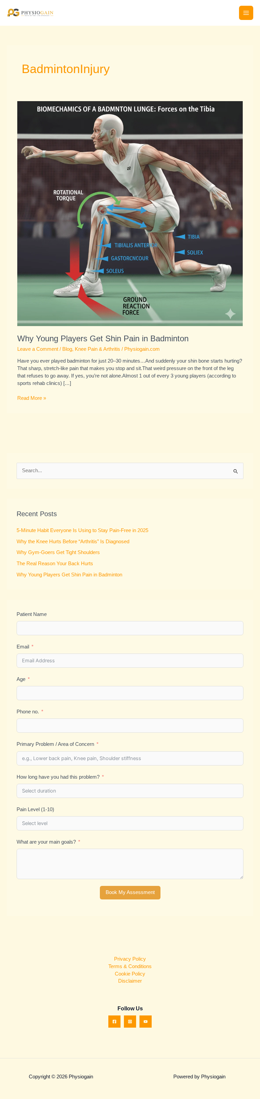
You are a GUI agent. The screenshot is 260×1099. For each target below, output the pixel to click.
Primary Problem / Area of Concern (55, 744)
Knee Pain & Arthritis (97, 349)
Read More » (31, 398)
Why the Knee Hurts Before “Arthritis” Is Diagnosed (73, 541)
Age (21, 679)
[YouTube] (145, 1021)
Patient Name (32, 614)
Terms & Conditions (130, 966)
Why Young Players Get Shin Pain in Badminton (103, 338)
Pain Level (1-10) (35, 809)
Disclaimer (130, 981)
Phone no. (28, 711)
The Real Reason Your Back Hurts (55, 563)
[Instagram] (130, 1021)
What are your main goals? (46, 842)
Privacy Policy (130, 959)
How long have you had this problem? (58, 777)
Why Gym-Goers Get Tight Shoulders (58, 552)
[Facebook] (114, 1021)
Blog (67, 349)
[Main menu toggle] (246, 13)
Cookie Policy (130, 974)
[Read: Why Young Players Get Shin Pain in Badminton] (130, 213)
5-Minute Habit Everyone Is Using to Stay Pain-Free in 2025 (82, 530)
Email (23, 646)
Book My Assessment (130, 892)
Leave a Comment (37, 349)
